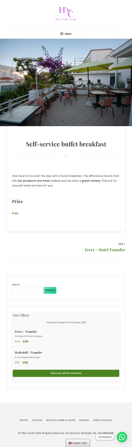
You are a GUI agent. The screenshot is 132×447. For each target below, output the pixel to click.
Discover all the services (66, 373)
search (16, 284)
